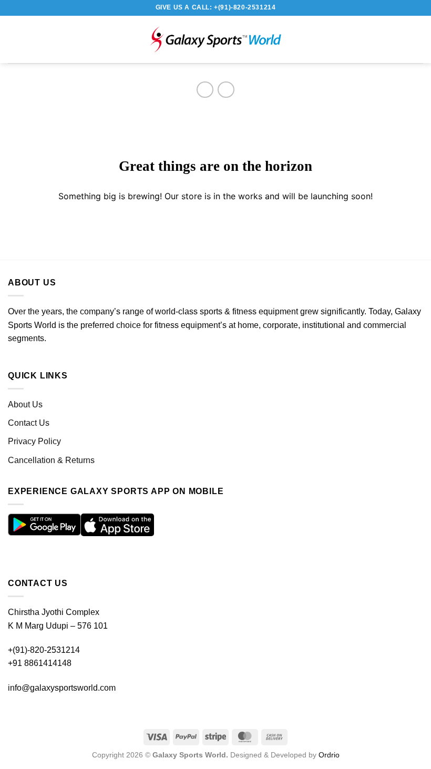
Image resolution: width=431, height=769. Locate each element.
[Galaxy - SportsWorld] (215, 39)
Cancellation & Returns (51, 460)
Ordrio (329, 755)
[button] (18, 39)
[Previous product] (226, 89)
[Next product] (205, 89)
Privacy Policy (34, 441)
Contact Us (28, 422)
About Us (25, 404)
